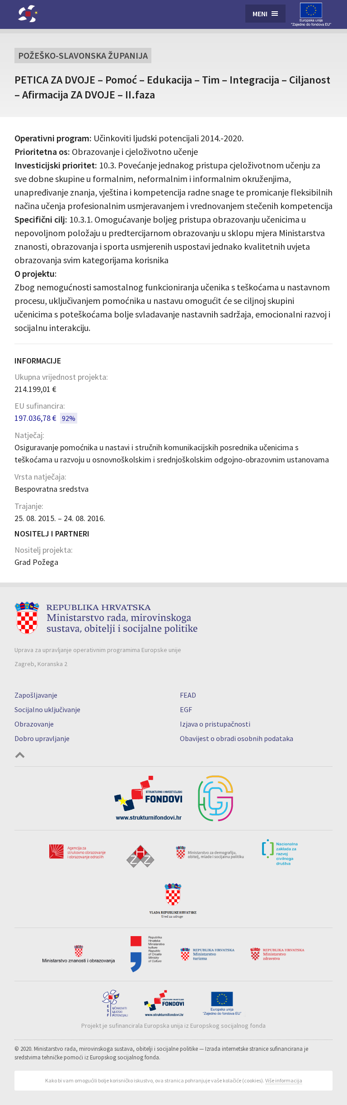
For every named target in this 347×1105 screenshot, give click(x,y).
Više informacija (283, 1080)
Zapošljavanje (35, 694)
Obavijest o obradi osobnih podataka (236, 738)
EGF (186, 709)
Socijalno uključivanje (47, 709)
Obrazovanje (34, 723)
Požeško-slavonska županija (83, 55)
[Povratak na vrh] (19, 756)
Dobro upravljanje (42, 738)
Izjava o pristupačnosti (215, 723)
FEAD (188, 694)
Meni (260, 13)
